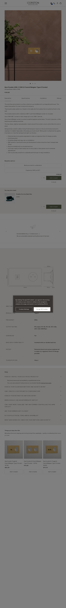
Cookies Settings (24, 309)
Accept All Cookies (42, 309)
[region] (33, 304)
